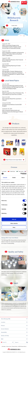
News (7, 40)
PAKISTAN (12, 171)
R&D (16, 283)
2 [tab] (21, 35)
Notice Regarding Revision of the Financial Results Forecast (12, 60)
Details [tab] (14, 177)
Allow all (14, 219)
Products (15, 123)
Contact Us (4, 342)
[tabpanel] (14, 19)
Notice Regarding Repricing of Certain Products (11, 66)
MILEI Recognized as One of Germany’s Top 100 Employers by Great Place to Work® (13, 93)
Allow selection (14, 223)
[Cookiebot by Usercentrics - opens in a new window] (20, 174)
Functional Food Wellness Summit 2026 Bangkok (12, 105)
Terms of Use (8, 346)
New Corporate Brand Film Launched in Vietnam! (11, 99)
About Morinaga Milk (5, 318)
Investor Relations (5, 328)
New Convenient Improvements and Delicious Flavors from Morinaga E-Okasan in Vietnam (12, 112)
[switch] (24, 205)
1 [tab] (20, 35)
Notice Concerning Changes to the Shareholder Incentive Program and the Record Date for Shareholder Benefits (11, 47)
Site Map (3, 346)
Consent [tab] (5, 177)
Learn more (14, 25)
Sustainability (4, 332)
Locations (3, 322)
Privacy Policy (14, 346)
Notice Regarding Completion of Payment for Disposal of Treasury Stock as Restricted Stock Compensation (13, 54)
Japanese (16, 342)
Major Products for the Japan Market (14, 159)
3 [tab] (22, 35)
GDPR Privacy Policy (22, 346)
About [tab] (22, 177)
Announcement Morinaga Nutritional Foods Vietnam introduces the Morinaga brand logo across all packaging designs (13, 87)
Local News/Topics (12, 80)
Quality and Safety (15, 252)
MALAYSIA (21, 171)
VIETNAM (4, 171)
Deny (14, 227)
